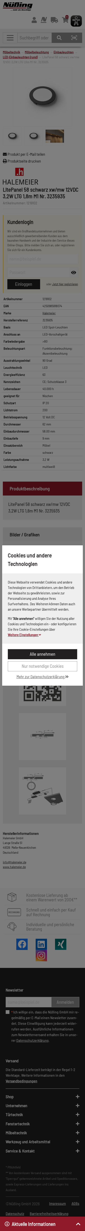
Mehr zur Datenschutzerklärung (41, 676)
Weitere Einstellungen (23, 635)
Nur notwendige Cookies (43, 666)
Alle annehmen (42, 654)
